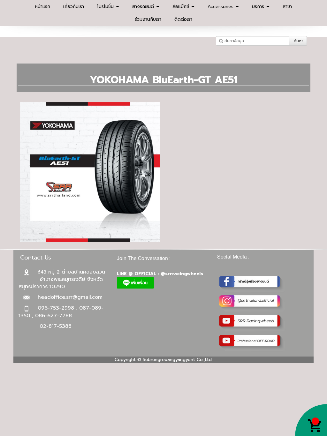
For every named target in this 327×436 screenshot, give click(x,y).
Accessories (221, 6)
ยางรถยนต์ (144, 6)
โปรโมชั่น (106, 6)
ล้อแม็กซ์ (181, 6)
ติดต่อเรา (183, 19)
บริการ (259, 6)
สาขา (287, 6)
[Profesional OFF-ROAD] (252, 342)
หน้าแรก (42, 6)
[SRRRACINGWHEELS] (252, 303)
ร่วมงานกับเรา (148, 19)
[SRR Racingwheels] (252, 322)
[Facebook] (252, 283)
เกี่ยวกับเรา (73, 6)
